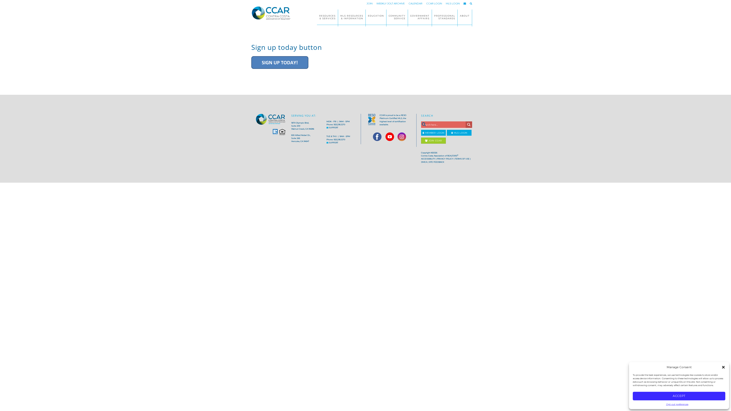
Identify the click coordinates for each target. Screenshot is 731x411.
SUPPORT (333, 127)
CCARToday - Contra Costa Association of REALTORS (272, 13)
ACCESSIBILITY (428, 159)
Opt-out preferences (677, 404)
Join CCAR (435, 140)
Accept (679, 396)
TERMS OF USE (462, 159)
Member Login (434, 132)
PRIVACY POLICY (445, 159)
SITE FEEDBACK (436, 162)
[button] (723, 367)
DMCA (424, 162)
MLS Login (460, 132)
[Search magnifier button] (469, 124)
